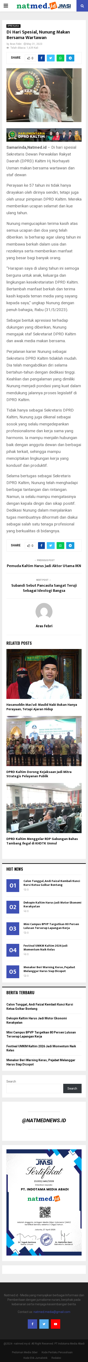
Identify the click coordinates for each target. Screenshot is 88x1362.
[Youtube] (55, 1324)
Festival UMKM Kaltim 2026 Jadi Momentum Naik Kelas (45, 947)
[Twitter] (44, 1324)
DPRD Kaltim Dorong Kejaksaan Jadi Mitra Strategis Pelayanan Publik (39, 774)
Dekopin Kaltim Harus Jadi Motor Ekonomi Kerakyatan (52, 904)
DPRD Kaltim (13, 26)
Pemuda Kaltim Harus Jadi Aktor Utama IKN (44, 566)
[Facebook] (32, 1324)
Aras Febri (16, 43)
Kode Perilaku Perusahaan (57, 1352)
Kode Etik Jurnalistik (35, 1357)
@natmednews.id (44, 1120)
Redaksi (56, 1357)
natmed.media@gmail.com (52, 1312)
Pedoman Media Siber (25, 1352)
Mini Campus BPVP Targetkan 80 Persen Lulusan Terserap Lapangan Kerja (51, 926)
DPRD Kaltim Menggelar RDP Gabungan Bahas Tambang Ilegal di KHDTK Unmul (42, 841)
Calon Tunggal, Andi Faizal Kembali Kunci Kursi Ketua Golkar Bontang (51, 883)
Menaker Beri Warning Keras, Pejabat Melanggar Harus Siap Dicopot (49, 969)
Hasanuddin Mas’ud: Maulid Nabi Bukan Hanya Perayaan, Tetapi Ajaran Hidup (41, 707)
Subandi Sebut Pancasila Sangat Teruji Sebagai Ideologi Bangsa (44, 588)
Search (11, 1081)
